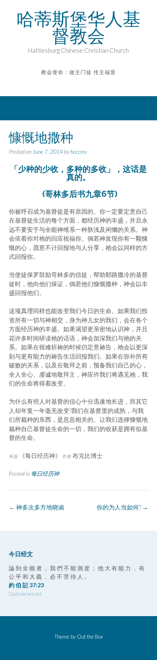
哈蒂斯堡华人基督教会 (78, 27)
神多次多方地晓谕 (36, 507)
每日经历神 (45, 473)
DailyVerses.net (25, 594)
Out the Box (90, 636)
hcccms (78, 151)
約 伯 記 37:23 (26, 585)
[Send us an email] (73, 84)
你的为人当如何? (122, 507)
